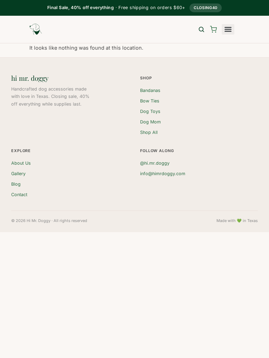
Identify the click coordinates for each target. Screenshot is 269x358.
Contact (19, 194)
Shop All (149, 132)
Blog (16, 184)
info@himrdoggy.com (162, 173)
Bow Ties (149, 100)
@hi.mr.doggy (155, 163)
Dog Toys (150, 111)
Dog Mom (150, 121)
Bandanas (150, 90)
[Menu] (228, 29)
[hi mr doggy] (35, 29)
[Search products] (201, 29)
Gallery (18, 173)
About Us (21, 163)
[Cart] (213, 29)
